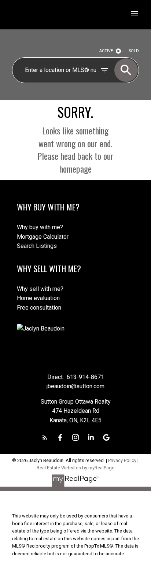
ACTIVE (106, 50)
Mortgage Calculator (43, 236)
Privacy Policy (122, 460)
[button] (44, 437)
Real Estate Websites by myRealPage (75, 467)
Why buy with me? (40, 227)
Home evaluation (38, 298)
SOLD (134, 50)
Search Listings (37, 245)
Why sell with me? (40, 288)
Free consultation (39, 307)
